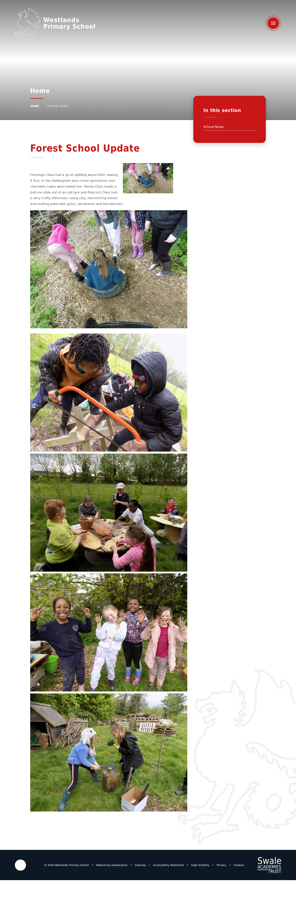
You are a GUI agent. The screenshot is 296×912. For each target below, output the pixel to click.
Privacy (221, 865)
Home (34, 106)
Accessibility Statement (168, 865)
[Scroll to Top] (20, 865)
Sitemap (140, 865)
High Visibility (200, 865)
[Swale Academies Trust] (269, 865)
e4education (119, 865)
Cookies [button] (239, 865)
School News (57, 106)
